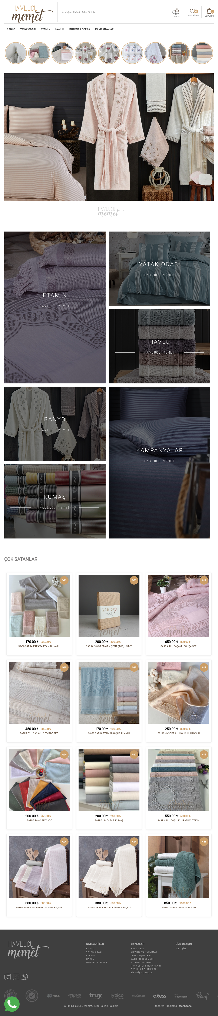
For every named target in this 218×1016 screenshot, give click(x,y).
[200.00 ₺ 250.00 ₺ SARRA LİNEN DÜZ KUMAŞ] (109, 780)
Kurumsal (138, 949)
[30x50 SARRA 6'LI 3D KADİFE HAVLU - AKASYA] (178, 53)
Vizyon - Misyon (141, 962)
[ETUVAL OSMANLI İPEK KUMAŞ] (155, 53)
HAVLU (59, 29)
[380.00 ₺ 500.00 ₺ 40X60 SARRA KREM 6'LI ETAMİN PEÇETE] (109, 867)
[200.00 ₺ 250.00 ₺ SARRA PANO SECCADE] (39, 780)
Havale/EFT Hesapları (146, 966)
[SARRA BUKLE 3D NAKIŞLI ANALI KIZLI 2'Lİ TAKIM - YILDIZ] (39, 53)
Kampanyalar (104, 29)
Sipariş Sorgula (142, 973)
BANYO (11, 29)
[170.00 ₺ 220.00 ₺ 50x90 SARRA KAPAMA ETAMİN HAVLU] (39, 606)
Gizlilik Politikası (143, 969)
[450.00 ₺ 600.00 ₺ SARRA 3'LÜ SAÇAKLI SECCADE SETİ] (39, 693)
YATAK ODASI (28, 29)
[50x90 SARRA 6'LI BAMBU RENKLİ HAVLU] (132, 53)
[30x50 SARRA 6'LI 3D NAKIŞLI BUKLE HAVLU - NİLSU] (109, 53)
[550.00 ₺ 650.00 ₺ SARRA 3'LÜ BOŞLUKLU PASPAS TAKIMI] (178, 780)
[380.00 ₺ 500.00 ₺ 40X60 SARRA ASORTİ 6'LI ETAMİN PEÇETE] (39, 867)
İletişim (181, 949)
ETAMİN (45, 29)
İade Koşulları (141, 955)
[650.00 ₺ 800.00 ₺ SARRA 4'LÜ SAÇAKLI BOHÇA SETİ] (178, 606)
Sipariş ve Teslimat (144, 952)
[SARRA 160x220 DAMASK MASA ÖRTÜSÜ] (16, 53)
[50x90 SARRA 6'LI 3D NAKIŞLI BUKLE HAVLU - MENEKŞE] (62, 53)
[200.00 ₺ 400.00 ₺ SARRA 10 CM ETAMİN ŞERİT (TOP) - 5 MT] (109, 606)
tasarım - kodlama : (173, 1006)
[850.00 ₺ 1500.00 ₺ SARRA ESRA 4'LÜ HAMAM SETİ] (178, 867)
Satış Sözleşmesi (142, 959)
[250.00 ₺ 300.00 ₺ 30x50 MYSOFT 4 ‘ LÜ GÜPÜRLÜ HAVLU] (178, 693)
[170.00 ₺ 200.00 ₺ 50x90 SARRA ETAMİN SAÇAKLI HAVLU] (109, 693)
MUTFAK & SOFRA (79, 29)
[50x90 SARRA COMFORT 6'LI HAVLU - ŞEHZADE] (202, 53)
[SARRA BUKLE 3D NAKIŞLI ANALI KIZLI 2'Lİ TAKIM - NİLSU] (85, 53)
